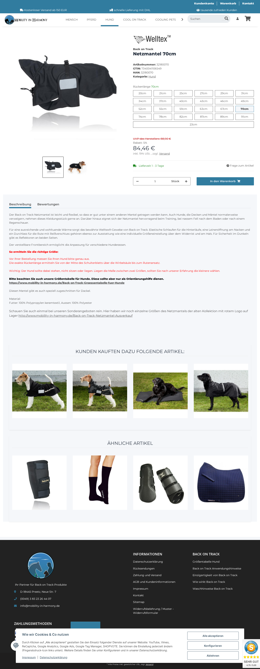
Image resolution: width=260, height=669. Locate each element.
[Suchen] (224, 17)
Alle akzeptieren (213, 635)
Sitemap (138, 602)
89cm (226, 116)
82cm (186, 116)
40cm (185, 101)
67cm (226, 109)
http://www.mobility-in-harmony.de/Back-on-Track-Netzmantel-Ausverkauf (75, 315)
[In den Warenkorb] (9, 31)
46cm (226, 101)
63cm (206, 109)
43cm (206, 101)
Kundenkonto (204, 3)
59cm (186, 109)
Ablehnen (213, 655)
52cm (145, 109)
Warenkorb (228, 3)
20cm (145, 93)
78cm (165, 116)
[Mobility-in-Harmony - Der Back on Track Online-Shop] (27, 19)
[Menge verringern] (137, 181)
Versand (164, 153)
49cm (247, 101)
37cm (165, 101)
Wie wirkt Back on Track (209, 582)
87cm (206, 116)
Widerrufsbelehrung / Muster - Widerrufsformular (153, 611)
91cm (247, 116)
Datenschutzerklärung (53, 657)
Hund (152, 76)
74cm (145, 116)
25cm (185, 93)
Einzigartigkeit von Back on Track (215, 575)
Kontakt (248, 3)
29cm (227, 93)
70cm (247, 109)
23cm (197, 124)
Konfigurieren (213, 645)
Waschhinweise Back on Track (213, 588)
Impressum (29, 657)
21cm (165, 93)
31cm (247, 93)
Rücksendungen (144, 568)
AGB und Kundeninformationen (154, 582)
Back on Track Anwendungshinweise (217, 568)
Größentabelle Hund (206, 561)
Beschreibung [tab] (20, 204)
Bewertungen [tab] (48, 204)
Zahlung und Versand (147, 575)
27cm (206, 93)
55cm (165, 109)
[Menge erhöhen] (186, 181)
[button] (237, 18)
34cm (145, 101)
